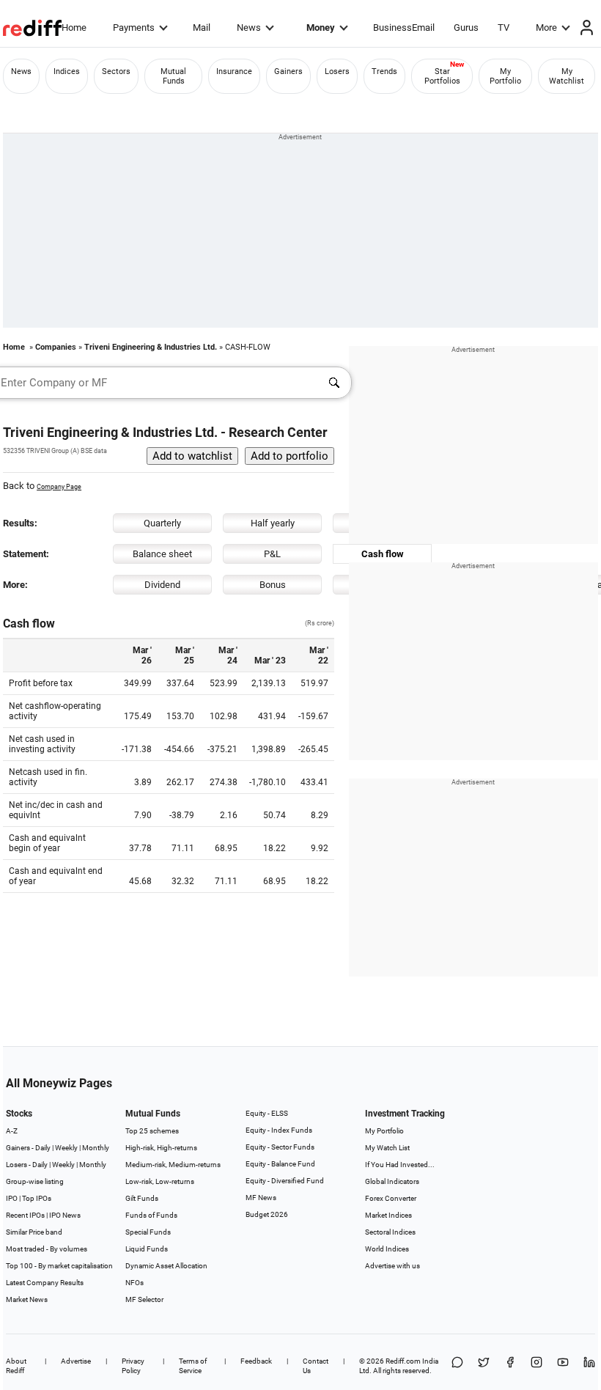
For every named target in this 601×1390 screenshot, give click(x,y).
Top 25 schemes (152, 1131)
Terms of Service (193, 1365)
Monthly (95, 1147)
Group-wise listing (35, 1181)
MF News (261, 1197)
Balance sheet (162, 553)
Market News (27, 1299)
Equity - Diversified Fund (285, 1180)
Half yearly (273, 523)
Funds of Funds (151, 1215)
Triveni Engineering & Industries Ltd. (150, 347)
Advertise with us (392, 1266)
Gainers (288, 71)
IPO (12, 1198)
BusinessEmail (404, 27)
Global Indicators (392, 1181)
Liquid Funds (146, 1249)
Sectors (116, 71)
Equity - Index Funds (279, 1130)
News (249, 27)
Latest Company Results (45, 1282)
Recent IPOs (25, 1215)
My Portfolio (505, 76)
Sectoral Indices (390, 1232)
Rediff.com (403, 1361)
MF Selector (144, 1299)
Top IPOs (36, 1198)
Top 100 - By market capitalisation (59, 1266)
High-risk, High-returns (161, 1147)
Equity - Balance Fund (280, 1164)
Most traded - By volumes (46, 1249)
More (546, 27)
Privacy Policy (133, 1365)
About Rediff (16, 1365)
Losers (337, 71)
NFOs (134, 1282)
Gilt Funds (141, 1198)
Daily (43, 1147)
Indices (67, 71)
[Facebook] (510, 1365)
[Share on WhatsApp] (457, 1365)
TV (503, 27)
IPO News (65, 1215)
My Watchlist (566, 76)
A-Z (12, 1131)
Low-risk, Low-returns (159, 1181)
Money (320, 27)
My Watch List (387, 1147)
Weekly (66, 1147)
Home (74, 27)
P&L (272, 553)
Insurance (234, 71)
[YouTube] (563, 1365)
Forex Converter (390, 1198)
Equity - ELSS (267, 1113)
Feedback (256, 1361)
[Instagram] (536, 1365)
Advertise (76, 1361)
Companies (55, 347)
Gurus (466, 27)
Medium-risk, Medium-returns (173, 1164)
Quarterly (162, 523)
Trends (384, 71)
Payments (134, 27)
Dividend (162, 584)
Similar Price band (34, 1232)
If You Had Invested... (400, 1164)
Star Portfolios (442, 76)
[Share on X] (484, 1365)
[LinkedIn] (589, 1365)
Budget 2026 (267, 1214)
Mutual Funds (173, 76)
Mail (201, 27)
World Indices (387, 1249)
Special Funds (148, 1232)
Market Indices (388, 1215)
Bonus (272, 584)
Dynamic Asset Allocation (166, 1266)
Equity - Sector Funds (280, 1147)
